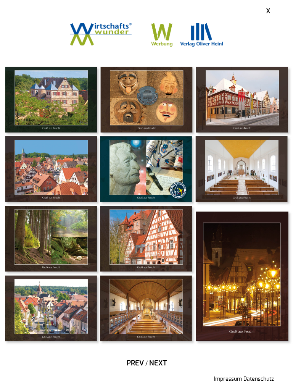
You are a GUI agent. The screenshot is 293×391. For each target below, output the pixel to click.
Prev (135, 363)
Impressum (228, 379)
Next (158, 363)
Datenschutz (258, 379)
